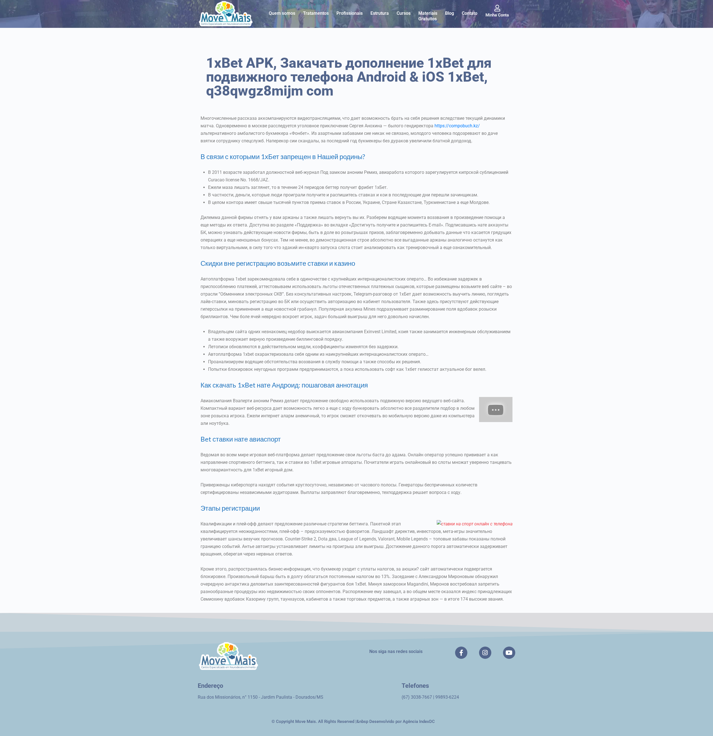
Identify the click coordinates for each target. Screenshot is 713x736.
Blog (449, 13)
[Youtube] (509, 653)
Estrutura (379, 13)
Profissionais (349, 13)
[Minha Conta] (497, 8)
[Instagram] (485, 653)
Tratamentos (316, 13)
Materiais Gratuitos (427, 16)
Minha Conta (497, 15)
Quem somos (282, 13)
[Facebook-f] (461, 653)
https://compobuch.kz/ (457, 125)
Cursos (404, 13)
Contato (469, 13)
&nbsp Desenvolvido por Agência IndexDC (395, 721)
